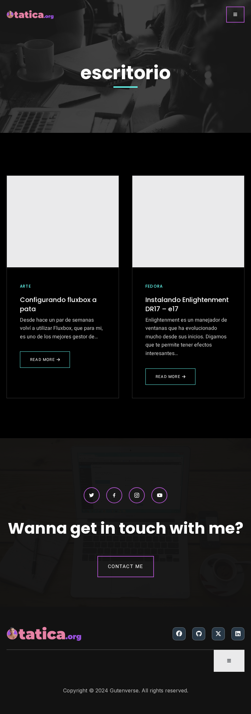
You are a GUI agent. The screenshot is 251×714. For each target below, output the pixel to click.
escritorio (125, 73)
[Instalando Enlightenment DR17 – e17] (188, 221)
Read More (47, 362)
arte (25, 286)
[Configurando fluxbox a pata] (63, 221)
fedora (154, 286)
